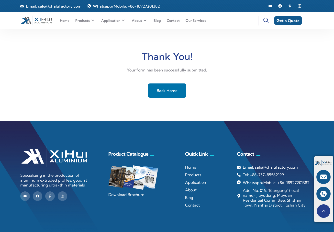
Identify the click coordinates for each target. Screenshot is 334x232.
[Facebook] (280, 6)
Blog (157, 20)
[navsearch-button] (263, 20)
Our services (196, 20)
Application (110, 20)
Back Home (167, 90)
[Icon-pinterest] (50, 196)
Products (82, 20)
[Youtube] (270, 6)
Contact (173, 20)
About (137, 20)
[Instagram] (299, 6)
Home (64, 20)
